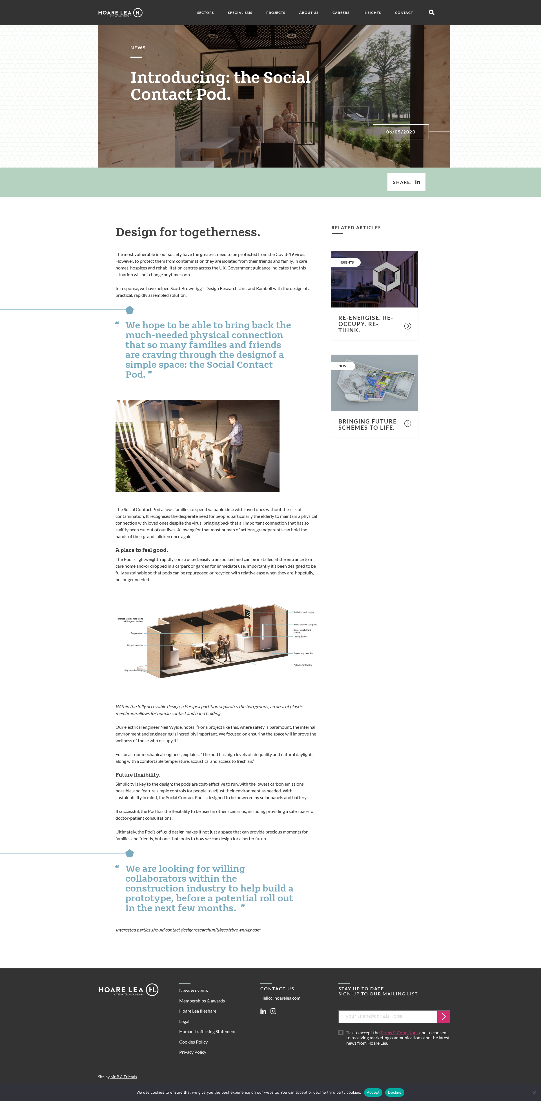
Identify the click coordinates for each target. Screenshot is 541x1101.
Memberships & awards (202, 1000)
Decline (395, 1092)
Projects (275, 12)
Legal (184, 1021)
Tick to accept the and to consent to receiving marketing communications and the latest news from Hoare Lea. (398, 1038)
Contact (404, 12)
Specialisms (240, 12)
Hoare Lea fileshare (197, 1010)
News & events (193, 990)
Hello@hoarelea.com (280, 997)
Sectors (205, 12)
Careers (340, 12)
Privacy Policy (192, 1052)
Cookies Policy (193, 1041)
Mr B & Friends (123, 1077)
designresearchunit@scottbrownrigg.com (220, 929)
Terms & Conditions (399, 1032)
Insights (372, 12)
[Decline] (534, 1092)
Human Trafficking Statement (207, 1031)
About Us (308, 12)
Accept (373, 1092)
